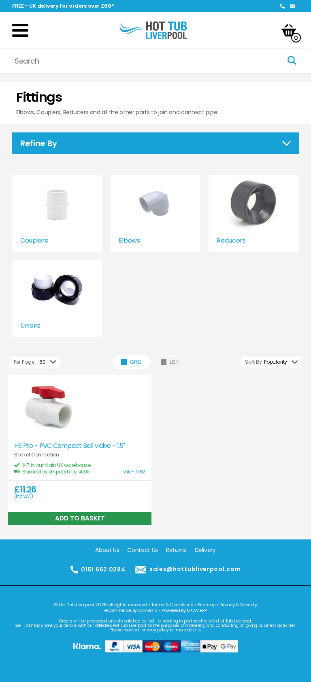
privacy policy (155, 630)
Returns (176, 550)
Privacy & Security (238, 604)
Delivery (205, 550)
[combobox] (34, 362)
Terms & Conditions (172, 604)
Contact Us (142, 550)
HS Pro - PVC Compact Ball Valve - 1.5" (69, 446)
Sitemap (207, 604)
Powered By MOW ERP (184, 610)
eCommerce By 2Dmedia (131, 610)
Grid (135, 361)
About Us (107, 550)
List (174, 361)
